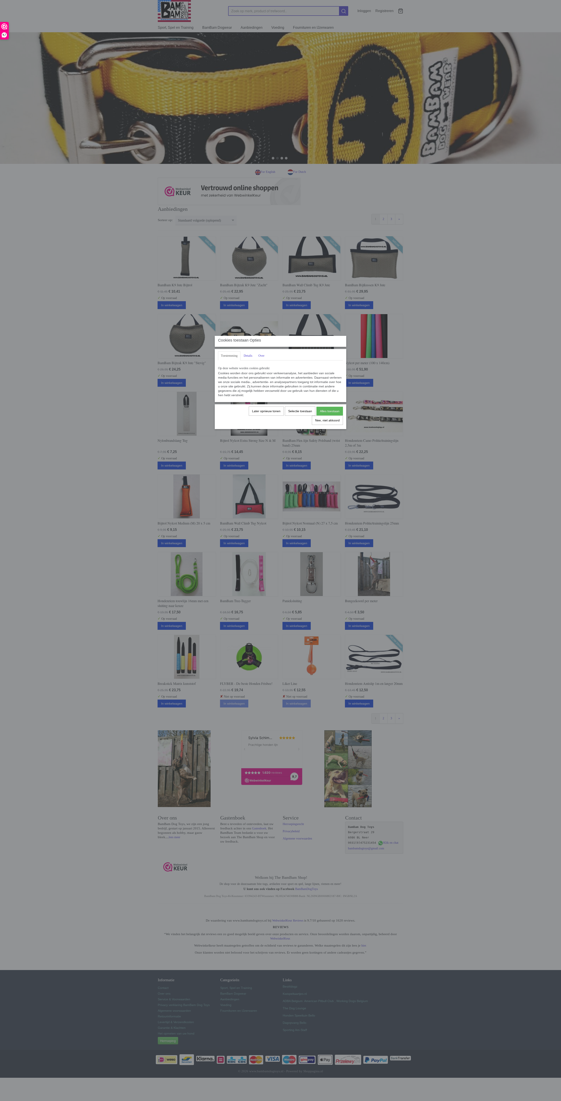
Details (248, 355)
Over (261, 355)
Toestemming (229, 355)
